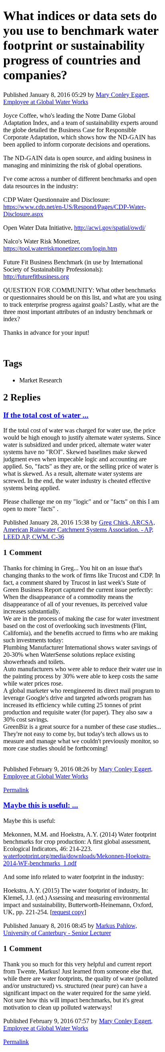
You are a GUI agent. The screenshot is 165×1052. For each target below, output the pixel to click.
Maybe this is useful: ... (40, 805)
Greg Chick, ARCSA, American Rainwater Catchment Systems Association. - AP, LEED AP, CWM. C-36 (79, 529)
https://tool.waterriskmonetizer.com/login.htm (60, 248)
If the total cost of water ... (46, 415)
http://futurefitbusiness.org (36, 276)
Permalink (16, 789)
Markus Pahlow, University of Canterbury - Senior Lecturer (70, 929)
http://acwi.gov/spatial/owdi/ (109, 227)
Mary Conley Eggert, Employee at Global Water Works (76, 98)
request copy (68, 912)
